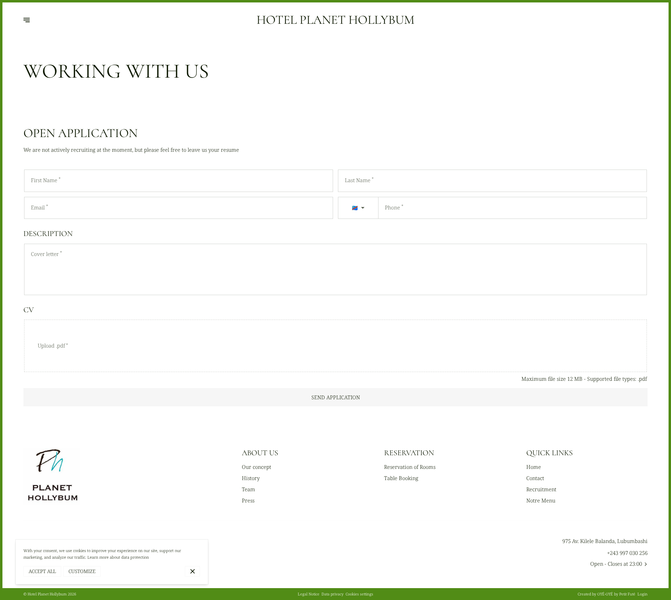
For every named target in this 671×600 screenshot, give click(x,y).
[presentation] (335, 346)
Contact (535, 477)
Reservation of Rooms (409, 466)
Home (533, 466)
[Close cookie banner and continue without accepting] (192, 571)
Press (248, 500)
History (251, 477)
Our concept (256, 466)
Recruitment (541, 489)
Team (248, 489)
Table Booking (401, 477)
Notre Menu (540, 500)
